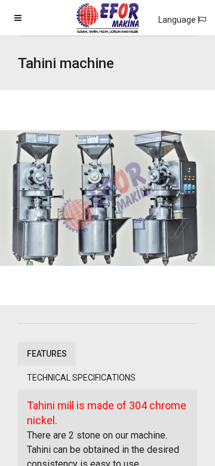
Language (178, 19)
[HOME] (107, 25)
